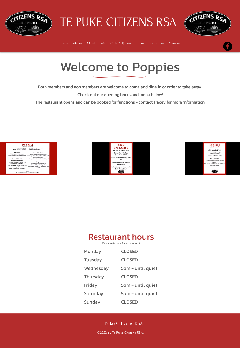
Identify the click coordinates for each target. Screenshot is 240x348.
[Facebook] (227, 46)
